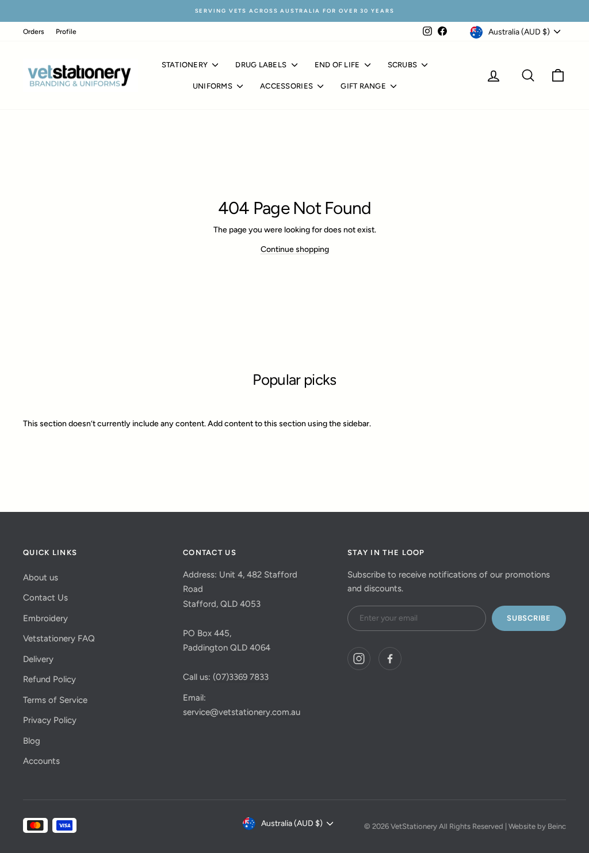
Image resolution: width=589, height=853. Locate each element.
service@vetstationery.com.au (241, 712)
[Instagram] (358, 658)
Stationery (186, 64)
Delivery (38, 659)
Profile (66, 32)
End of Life (338, 64)
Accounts (41, 761)
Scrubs (403, 64)
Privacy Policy (50, 720)
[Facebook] (389, 658)
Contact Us (45, 597)
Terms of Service (55, 700)
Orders (33, 32)
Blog (31, 741)
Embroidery (45, 618)
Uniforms (213, 86)
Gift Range (364, 86)
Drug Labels (261, 64)
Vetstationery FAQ (59, 638)
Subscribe (529, 618)
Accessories (287, 86)
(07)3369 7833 (241, 677)
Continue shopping (295, 249)
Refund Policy (49, 679)
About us (40, 577)
